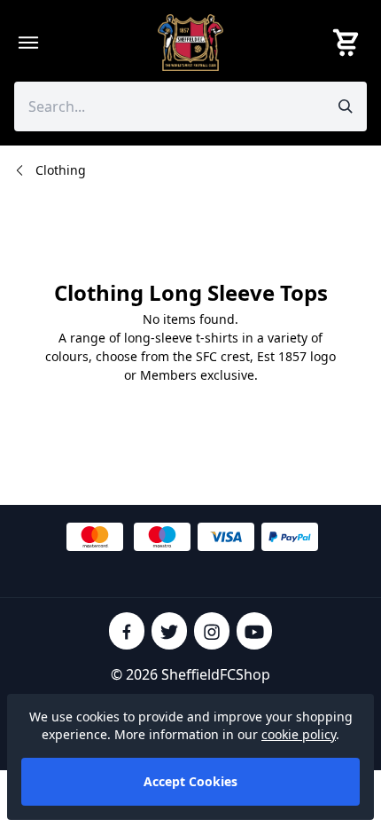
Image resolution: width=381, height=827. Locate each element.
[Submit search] (345, 106)
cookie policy (298, 734)
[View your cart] (349, 42)
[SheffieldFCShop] (190, 42)
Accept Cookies (190, 781)
